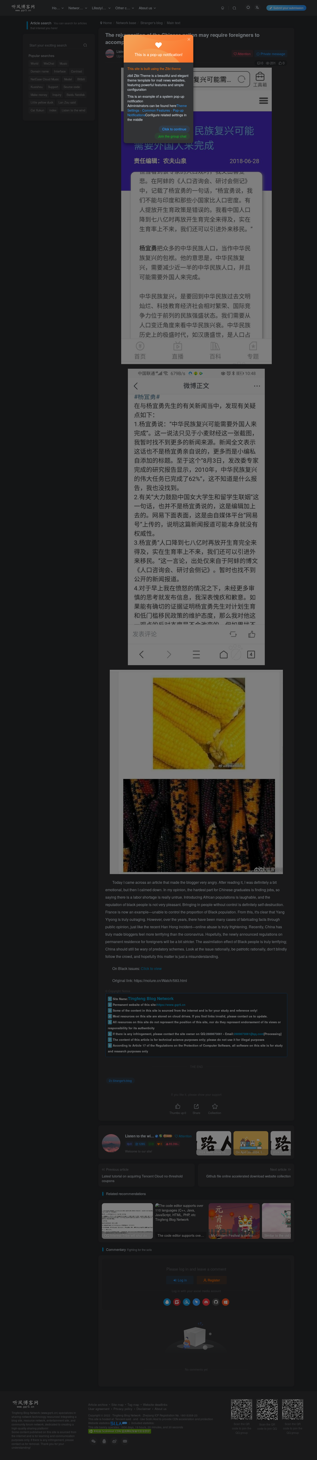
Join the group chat (172, 136)
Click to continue (174, 129)
